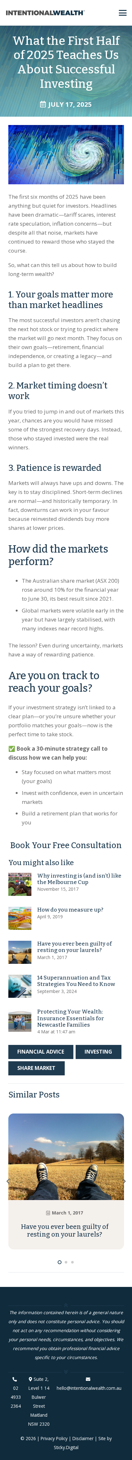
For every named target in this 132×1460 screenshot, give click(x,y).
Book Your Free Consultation (66, 845)
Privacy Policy (54, 1438)
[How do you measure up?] (19, 918)
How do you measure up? (70, 909)
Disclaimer (83, 1438)
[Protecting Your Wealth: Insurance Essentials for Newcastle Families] (19, 1020)
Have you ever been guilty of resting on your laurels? (74, 947)
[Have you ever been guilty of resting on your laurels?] (19, 952)
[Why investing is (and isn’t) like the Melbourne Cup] (19, 884)
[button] (122, 13)
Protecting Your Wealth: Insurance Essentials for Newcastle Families (70, 1018)
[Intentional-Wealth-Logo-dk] (45, 13)
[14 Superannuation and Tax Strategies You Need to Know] (19, 986)
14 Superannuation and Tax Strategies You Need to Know (76, 981)
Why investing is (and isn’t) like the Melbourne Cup (79, 879)
